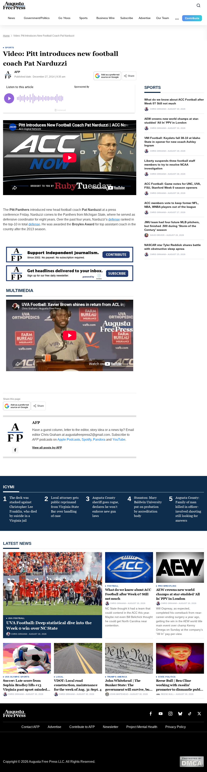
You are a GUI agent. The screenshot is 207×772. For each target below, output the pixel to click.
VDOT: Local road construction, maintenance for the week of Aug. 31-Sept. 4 (77, 685)
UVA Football (16, 618)
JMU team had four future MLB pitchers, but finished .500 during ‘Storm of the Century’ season (172, 226)
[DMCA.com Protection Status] (192, 761)
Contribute (192, 18)
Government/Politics (37, 18)
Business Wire (105, 18)
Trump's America (117, 677)
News (11, 18)
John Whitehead (119, 694)
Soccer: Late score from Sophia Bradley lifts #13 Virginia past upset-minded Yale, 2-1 (25, 687)
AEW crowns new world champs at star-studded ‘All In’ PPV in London (178, 594)
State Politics (167, 677)
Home (6, 35)
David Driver (157, 235)
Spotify (86, 439)
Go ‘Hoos (64, 18)
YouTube (118, 439)
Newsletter (110, 727)
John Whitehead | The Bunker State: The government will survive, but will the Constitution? (128, 687)
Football (113, 586)
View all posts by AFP (47, 447)
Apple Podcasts (68, 439)
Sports (83, 18)
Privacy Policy (175, 727)
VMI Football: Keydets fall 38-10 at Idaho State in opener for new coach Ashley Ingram (172, 141)
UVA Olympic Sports (17, 677)
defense (114, 219)
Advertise (145, 18)
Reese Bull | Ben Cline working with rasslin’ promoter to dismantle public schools (179, 687)
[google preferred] (108, 75)
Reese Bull (167, 694)
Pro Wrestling (167, 586)
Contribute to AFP (82, 727)
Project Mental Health (141, 727)
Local (59, 677)
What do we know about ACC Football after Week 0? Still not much (128, 594)
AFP (36, 422)
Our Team (162, 18)
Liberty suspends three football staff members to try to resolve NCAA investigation (169, 164)
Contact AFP (30, 727)
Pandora (99, 439)
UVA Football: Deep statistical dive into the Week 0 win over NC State (48, 625)
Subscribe (126, 18)
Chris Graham (158, 109)
